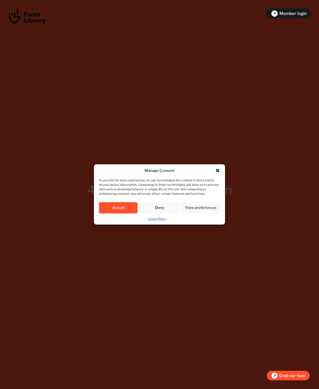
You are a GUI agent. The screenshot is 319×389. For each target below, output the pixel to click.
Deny (159, 207)
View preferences (201, 207)
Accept (118, 207)
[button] (217, 170)
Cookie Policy (157, 219)
